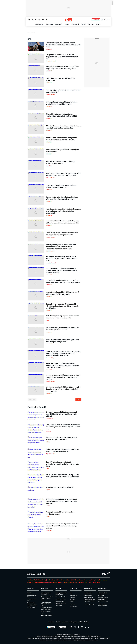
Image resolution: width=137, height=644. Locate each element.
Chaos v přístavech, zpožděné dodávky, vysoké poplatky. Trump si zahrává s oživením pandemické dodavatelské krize (63, 354)
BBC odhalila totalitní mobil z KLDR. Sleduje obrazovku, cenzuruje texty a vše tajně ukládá (63, 281)
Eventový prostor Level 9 (71, 582)
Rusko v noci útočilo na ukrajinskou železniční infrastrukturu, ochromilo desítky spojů (63, 174)
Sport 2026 (73, 588)
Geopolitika (58, 24)
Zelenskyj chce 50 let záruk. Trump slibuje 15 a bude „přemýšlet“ (63, 91)
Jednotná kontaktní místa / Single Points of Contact (62, 640)
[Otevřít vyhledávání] (105, 19)
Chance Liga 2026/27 (85, 582)
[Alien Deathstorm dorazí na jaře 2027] (36, 491)
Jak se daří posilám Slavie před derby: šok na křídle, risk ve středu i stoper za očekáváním (62, 476)
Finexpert (91, 24)
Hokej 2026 (72, 597)
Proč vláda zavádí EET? (60, 599)
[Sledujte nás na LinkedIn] (29, 19)
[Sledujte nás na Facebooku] (36, 19)
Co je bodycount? (31, 607)
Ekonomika (49, 24)
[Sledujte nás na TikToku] (46, 19)
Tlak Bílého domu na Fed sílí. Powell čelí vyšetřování (60, 79)
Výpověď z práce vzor (60, 603)
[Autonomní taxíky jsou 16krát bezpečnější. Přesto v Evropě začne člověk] (36, 441)
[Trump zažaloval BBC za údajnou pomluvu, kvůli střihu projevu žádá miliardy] (36, 105)
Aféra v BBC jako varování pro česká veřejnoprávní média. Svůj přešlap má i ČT (61, 115)
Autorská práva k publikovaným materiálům (37, 638)
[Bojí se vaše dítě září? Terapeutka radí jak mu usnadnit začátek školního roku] (36, 453)
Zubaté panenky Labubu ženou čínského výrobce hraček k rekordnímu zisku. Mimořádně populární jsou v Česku (61, 247)
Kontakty (51, 622)
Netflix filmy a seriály (89, 604)
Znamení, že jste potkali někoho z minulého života (46, 598)
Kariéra (86, 622)
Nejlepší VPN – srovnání (89, 602)
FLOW (83, 24)
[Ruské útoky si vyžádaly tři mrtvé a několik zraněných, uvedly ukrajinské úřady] (36, 236)
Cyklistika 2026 (73, 606)
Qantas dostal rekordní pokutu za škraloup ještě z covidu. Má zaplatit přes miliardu (62, 198)
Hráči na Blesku (51, 580)
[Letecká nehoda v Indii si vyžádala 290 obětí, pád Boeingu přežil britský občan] (36, 295)
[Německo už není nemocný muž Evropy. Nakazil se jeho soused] (36, 165)
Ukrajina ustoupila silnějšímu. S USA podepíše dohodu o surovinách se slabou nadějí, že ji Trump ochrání (63, 389)
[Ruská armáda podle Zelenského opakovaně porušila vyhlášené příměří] (36, 343)
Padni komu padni (59, 601)
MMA (71, 593)
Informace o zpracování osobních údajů (84, 638)
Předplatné (74, 622)
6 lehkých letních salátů (46, 615)
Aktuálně (30, 588)
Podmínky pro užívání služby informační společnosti (61, 638)
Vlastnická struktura (44, 640)
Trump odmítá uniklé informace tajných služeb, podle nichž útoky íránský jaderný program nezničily (61, 270)
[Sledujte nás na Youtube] (43, 19)
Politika (58, 588)
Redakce (58, 622)
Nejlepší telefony (88, 595)
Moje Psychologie (32, 580)
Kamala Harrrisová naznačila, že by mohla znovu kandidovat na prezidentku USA (61, 139)
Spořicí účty (101, 595)
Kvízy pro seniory (31, 602)
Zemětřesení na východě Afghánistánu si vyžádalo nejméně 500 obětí (61, 186)
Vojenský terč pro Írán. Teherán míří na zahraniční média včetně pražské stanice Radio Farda (63, 45)
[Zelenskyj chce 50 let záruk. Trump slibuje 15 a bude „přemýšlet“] (36, 94)
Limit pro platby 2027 (103, 597)
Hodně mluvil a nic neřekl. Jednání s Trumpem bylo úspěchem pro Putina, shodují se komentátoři (63, 211)
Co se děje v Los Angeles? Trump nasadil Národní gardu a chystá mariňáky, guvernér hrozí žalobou (62, 306)
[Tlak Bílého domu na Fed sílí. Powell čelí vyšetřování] (36, 82)
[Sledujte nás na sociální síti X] (32, 19)
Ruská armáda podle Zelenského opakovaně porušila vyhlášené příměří (62, 341)
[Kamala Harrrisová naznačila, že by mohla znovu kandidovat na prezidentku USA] (36, 141)
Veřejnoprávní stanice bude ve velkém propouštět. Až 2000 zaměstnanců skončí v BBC (62, 57)
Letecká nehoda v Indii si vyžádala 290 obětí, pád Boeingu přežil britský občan (62, 293)
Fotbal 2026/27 (73, 595)
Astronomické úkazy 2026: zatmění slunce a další (46, 603)
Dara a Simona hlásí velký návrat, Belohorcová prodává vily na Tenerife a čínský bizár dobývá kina (63, 427)
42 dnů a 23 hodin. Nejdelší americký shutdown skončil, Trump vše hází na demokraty (63, 127)
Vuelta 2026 (96, 582)
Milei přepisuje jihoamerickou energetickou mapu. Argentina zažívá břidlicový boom (62, 68)
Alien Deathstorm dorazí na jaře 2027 (60, 487)
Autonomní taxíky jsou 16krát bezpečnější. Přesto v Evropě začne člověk (62, 438)
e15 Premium (39, 24)
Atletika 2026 (73, 604)
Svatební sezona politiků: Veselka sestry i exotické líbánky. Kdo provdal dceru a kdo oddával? (61, 414)
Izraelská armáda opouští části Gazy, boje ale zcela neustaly (62, 151)
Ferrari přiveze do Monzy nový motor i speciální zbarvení (60, 513)
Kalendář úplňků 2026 (32, 605)
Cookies (96, 638)
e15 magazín (75, 24)
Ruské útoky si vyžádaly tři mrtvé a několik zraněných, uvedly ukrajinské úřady (62, 234)
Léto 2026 (44, 588)
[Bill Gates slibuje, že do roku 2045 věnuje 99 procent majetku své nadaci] (36, 331)
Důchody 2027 (101, 599)
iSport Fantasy (61, 580)
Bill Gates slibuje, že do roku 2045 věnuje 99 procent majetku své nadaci (62, 329)
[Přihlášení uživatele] (102, 19)
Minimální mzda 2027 (103, 602)
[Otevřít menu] (108, 19)
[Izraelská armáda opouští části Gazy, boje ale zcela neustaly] (36, 153)
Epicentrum (29, 593)
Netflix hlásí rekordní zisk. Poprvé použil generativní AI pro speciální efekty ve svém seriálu (62, 258)
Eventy (98, 24)
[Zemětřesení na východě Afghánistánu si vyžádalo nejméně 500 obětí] (36, 189)
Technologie (88, 588)
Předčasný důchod (102, 593)
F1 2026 (71, 602)
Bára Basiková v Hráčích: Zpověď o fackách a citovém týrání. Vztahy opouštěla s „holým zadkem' (62, 526)
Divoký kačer (58, 605)
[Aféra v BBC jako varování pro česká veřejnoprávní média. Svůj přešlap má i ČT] (36, 117)
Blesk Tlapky (42, 580)
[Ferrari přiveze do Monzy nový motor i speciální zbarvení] (36, 515)
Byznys (67, 24)
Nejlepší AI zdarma (88, 597)
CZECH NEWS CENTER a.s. (74, 634)
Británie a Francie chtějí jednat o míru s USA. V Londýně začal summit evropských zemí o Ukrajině (63, 377)
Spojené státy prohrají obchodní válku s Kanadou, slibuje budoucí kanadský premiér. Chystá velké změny (62, 365)
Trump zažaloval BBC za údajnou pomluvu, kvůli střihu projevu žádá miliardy (62, 103)
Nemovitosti (88, 580)
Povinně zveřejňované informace (90, 640)
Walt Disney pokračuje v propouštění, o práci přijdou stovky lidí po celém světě (62, 317)
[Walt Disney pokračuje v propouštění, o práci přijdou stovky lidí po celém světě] (36, 319)
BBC (34, 32)
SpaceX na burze (88, 593)
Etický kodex (78, 640)
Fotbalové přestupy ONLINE (54, 582)
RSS (81, 622)
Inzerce (66, 622)
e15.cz (29, 32)
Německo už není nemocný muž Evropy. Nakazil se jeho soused (61, 162)
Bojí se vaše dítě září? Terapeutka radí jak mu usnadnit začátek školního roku (62, 450)
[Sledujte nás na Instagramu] (39, 19)
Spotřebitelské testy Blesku (75, 580)
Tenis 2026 (72, 599)
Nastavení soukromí (104, 638)
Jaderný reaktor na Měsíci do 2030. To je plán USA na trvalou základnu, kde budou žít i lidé (62, 222)
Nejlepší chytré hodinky (89, 599)
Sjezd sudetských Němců (61, 596)
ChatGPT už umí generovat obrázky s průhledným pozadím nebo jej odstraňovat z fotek (62, 464)
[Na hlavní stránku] (68, 20)
